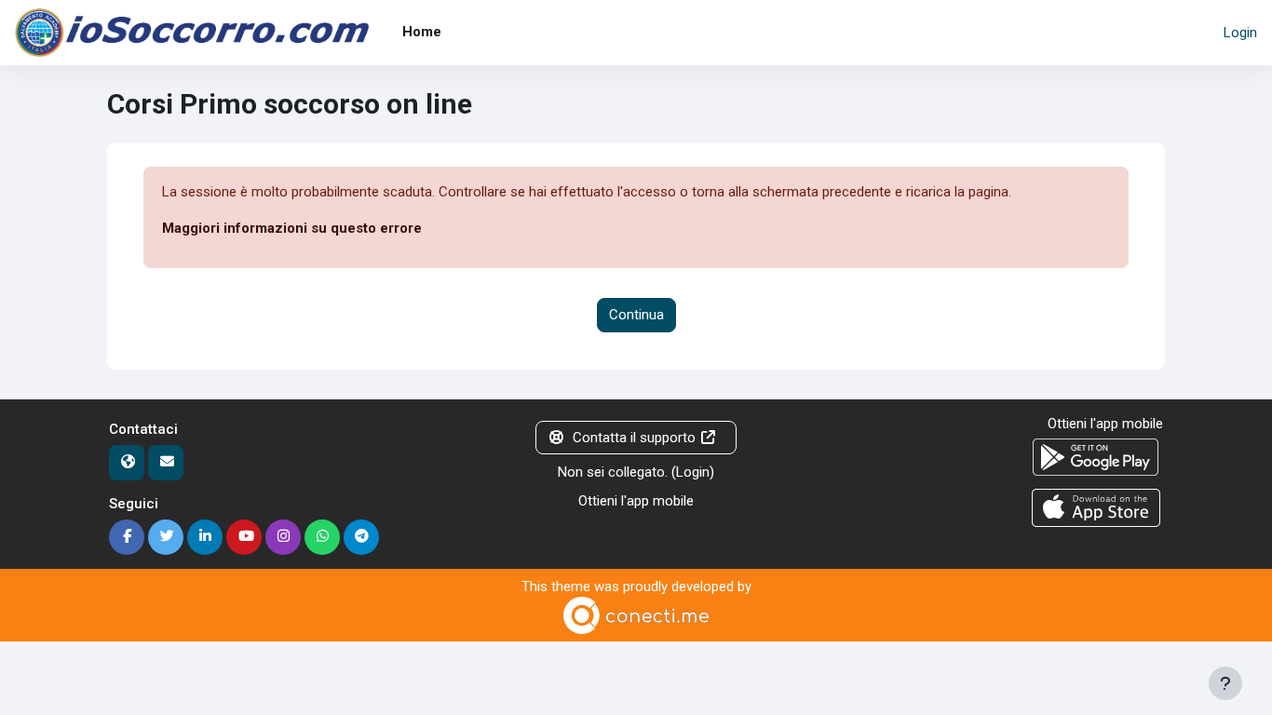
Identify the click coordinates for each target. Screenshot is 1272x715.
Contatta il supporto (634, 437)
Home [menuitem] (421, 31)
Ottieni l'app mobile (636, 500)
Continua (636, 314)
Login (1240, 32)
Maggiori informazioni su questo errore (292, 228)
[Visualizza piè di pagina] (1225, 683)
